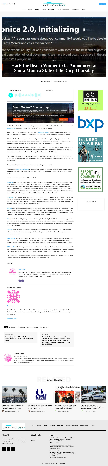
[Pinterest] (93, 205)
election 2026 (53, 450)
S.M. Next (59, 411)
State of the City (11, 128)
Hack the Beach (13, 327)
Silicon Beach (44, 327)
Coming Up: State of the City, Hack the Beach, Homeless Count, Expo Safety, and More (19, 338)
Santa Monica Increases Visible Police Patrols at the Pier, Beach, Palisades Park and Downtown (92, 407)
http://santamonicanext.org (20, 356)
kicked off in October (43, 132)
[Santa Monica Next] (54, 4)
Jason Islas (47, 81)
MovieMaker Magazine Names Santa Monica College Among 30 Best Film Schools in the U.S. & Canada (65, 407)
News (54, 60)
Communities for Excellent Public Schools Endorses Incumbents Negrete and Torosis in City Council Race (40, 407)
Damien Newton (7, 411)
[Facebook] (85, 205)
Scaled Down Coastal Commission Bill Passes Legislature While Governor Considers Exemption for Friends (13, 407)
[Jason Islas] (8, 358)
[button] (12, 4)
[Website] (22, 281)
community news (54, 457)
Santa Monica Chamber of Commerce (28, 327)
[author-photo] (3, 411)
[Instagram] (8, 449)
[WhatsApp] (97, 205)
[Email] (19, 281)
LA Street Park (11, 247)
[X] (89, 205)
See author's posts (12, 318)
